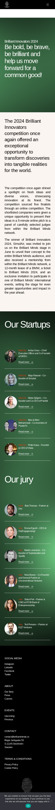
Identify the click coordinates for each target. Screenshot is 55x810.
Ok (28, 806)
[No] (51, 801)
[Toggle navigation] (47, 4)
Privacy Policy (11, 764)
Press (7, 695)
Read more (24, 362)
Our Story (9, 692)
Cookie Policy (11, 768)
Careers (8, 699)
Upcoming (9, 716)
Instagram (9, 664)
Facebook (9, 671)
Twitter (8, 674)
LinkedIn (9, 667)
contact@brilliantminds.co (17, 737)
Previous (9, 719)
